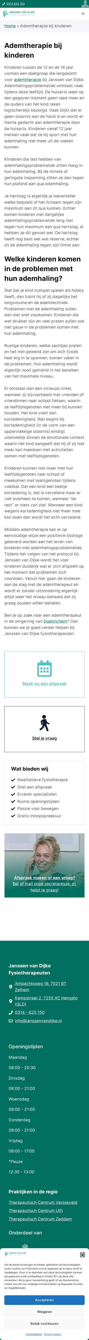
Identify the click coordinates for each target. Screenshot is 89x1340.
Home (10, 25)
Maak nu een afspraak (44, 683)
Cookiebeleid (34, 1334)
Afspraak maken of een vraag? (44, 877)
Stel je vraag (44, 738)
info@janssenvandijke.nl (38, 1020)
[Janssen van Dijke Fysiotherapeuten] (18, 14)
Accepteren (44, 1300)
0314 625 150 (15, 3)
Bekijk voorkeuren (44, 1324)
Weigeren (44, 1312)
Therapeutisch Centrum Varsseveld (43, 1202)
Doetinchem (55, 621)
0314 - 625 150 (30, 1012)
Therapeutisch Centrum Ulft (36, 1210)
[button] (82, 1255)
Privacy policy (52, 1334)
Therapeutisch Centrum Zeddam (40, 1219)
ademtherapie (27, 79)
